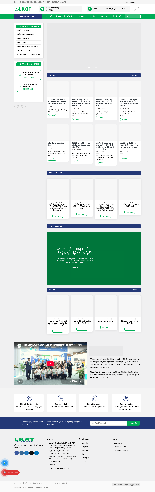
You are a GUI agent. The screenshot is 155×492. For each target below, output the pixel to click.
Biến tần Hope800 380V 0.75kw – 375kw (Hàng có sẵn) (82, 206)
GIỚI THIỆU (49, 16)
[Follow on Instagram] (139, 2)
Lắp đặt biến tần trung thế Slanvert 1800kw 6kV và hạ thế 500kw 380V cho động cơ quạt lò (129, 102)
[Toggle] (40, 38)
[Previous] (51, 46)
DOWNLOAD (103, 16)
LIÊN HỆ (118, 16)
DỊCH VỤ (81, 16)
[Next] (136, 46)
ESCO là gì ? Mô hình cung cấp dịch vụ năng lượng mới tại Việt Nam (81, 145)
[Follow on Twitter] (26, 453)
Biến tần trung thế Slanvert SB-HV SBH (130, 205)
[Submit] (138, 16)
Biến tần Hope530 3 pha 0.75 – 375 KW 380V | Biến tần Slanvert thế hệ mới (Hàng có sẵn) (58, 207)
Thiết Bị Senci (21, 42)
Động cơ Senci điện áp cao (105, 321)
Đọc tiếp (52, 115)
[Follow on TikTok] (20, 106)
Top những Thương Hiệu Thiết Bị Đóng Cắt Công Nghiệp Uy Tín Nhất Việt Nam (104, 102)
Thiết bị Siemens (22, 38)
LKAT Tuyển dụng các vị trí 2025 (57, 144)
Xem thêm (134, 75)
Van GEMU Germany (23, 51)
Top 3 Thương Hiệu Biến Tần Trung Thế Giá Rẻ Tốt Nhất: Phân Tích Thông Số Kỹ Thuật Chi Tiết (81, 102)
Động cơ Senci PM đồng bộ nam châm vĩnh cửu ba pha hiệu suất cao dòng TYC (57, 323)
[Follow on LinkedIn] (36, 453)
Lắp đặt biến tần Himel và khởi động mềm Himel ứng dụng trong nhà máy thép (57, 101)
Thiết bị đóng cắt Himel (25, 34)
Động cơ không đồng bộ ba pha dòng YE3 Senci (81, 322)
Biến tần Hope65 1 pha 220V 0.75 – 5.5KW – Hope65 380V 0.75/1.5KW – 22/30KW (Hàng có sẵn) (105, 207)
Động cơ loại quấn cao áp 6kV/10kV (130, 322)
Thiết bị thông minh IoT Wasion (27, 46)
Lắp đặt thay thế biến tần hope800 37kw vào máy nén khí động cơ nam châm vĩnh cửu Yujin (129, 146)
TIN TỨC (92, 16)
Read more (57, 216)
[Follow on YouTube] (24, 106)
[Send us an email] (31, 453)
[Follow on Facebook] (137, 2)
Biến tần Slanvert (22, 30)
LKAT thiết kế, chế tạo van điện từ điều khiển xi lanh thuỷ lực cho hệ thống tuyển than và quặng (105, 146)
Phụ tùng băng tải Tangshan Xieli (28, 55)
